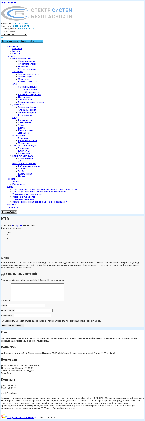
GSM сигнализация (27, 87)
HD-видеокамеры (26, 61)
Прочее (21, 176)
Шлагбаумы (24, 151)
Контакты (12, 204)
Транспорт (17, 71)
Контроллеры (25, 120)
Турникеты (23, 148)
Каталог (11, 56)
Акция (15, 181)
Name (4, 305)
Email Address (7, 310)
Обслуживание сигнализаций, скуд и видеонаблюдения (39, 202)
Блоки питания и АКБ (22, 156)
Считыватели (24, 122)
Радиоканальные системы (31, 102)
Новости (11, 179)
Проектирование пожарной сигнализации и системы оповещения (44, 189)
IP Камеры (23, 66)
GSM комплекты (32, 92)
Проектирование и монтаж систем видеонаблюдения (39, 191)
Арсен (19, 225)
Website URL (7, 315)
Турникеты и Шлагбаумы (24, 145)
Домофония (18, 105)
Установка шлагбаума (23, 199)
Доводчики (23, 133)
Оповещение (18, 135)
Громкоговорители (27, 140)
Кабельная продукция (29, 166)
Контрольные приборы (29, 94)
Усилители (23, 138)
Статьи (16, 53)
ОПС (14, 84)
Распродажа (18, 184)
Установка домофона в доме (27, 194)
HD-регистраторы (27, 64)
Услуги (10, 186)
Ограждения (24, 153)
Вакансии (17, 48)
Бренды (16, 51)
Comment (6, 300)
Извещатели (24, 97)
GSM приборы (30, 89)
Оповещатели (25, 99)
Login (4, 2)
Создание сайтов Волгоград (21, 417)
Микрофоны (24, 143)
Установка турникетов (23, 197)
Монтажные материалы (24, 163)
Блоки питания (25, 158)
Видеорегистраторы (28, 74)
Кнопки (21, 128)
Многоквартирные (27, 112)
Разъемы (22, 168)
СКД (14, 117)
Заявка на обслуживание (31, 41)
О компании (12, 46)
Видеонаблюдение (21, 59)
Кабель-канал (25, 174)
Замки (21, 125)
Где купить (12, 207)
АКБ (20, 161)
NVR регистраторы (27, 69)
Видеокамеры (25, 76)
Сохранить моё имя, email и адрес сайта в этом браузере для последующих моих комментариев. (53, 321)
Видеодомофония (27, 107)
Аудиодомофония (27, 110)
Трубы (21, 171)
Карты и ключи (25, 130)
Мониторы (23, 79)
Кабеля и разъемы (27, 82)
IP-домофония (25, 115)
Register (12, 2)
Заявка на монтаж (10, 41)
